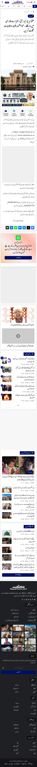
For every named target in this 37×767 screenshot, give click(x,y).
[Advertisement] (18, 54)
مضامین (34, 743)
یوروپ (16, 732)
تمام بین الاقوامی (32, 725)
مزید (18, 405)
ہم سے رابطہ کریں (32, 617)
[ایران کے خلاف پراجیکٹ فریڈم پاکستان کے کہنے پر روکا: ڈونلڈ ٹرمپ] (7, 388)
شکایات (5, 764)
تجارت (34, 746)
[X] (33, 600)
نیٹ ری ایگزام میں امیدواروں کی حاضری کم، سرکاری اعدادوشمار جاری (25, 378)
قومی (13, 6)
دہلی (35, 710)
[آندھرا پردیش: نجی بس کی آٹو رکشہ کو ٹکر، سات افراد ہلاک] (30, 635)
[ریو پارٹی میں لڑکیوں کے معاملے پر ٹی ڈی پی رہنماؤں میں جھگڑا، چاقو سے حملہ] (7, 515)
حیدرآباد (30, 6)
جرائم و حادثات (33, 750)
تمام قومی (34, 703)
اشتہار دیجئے (16, 617)
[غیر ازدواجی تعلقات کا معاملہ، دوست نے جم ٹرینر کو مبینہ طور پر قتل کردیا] (7, 506)
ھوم (31, 12)
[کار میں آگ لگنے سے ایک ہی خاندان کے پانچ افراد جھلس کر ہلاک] (7, 397)
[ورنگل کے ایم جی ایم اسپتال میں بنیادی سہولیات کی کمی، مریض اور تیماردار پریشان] (18, 648)
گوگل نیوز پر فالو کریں (32, 620)
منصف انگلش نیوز (32, 613)
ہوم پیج (34, 610)
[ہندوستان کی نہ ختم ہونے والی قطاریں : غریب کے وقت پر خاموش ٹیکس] (7, 557)
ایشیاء (9, 6)
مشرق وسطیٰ (33, 732)
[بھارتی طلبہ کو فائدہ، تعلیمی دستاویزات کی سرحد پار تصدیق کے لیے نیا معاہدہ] (7, 361)
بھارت (17, 703)
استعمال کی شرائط (17, 764)
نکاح (35, 753)
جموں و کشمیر (33, 706)
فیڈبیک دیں (11, 764)
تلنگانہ (24, 6)
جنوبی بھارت (16, 706)
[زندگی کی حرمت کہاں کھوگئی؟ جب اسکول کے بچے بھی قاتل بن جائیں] (7, 541)
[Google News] (18, 221)
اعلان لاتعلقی (30, 764)
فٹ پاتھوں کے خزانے (30, 548)
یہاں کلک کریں (18, 258)
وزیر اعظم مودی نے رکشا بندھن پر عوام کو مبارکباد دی (24, 488)
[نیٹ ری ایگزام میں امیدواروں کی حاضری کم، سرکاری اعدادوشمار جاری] (7, 379)
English (7, 2)
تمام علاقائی (33, 685)
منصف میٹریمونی (15, 613)
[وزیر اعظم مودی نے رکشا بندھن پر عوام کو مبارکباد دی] (7, 490)
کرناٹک (34, 692)
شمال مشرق (16, 710)
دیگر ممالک (16, 728)
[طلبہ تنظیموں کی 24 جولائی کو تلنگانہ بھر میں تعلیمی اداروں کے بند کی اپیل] (7, 370)
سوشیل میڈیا (16, 750)
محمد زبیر (27, 64)
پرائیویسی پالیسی (24, 764)
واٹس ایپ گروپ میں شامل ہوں (12, 620)
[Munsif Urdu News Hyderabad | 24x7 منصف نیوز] (18, 2)
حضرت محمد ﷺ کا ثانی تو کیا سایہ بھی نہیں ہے (25, 531)
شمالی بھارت (33, 713)
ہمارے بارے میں (14, 610)
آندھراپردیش (15, 688)
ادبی (17, 743)
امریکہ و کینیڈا (16, 725)
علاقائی (19, 6)
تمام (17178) (18, 575)
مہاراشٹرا (16, 692)
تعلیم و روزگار (26, 12)
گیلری (17, 753)
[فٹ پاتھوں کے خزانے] (7, 550)
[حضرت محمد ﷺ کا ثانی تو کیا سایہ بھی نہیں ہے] (7, 533)
